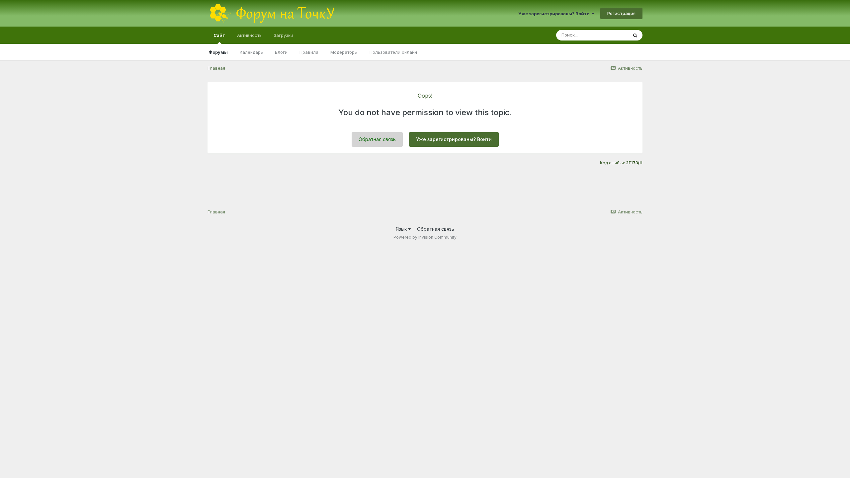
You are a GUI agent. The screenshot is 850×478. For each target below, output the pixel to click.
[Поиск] (635, 35)
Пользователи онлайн (393, 52)
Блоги (281, 52)
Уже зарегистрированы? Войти (555, 13)
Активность (249, 35)
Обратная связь (377, 139)
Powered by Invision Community (425, 237)
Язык (402, 229)
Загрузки (283, 35)
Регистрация (621, 13)
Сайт (219, 35)
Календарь (251, 52)
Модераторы (344, 52)
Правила (308, 52)
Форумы (218, 52)
